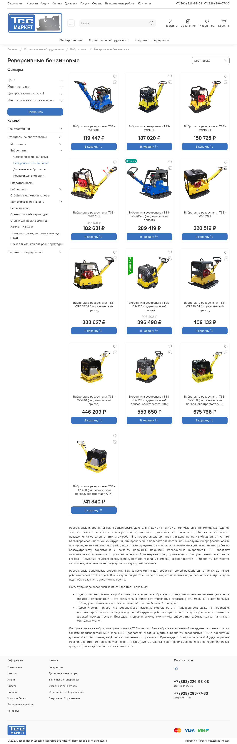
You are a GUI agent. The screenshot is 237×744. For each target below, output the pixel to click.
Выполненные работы (120, 3)
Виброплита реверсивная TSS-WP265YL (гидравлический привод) (149, 216)
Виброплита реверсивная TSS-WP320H (205, 214)
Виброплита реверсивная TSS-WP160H (205, 128)
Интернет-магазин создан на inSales (207, 740)
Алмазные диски (21, 227)
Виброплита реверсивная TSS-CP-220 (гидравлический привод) (149, 306)
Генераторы (56, 667)
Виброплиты (78, 49)
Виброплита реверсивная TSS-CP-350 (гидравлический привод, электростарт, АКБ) (205, 400)
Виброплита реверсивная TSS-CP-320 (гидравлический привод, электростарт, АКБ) (149, 400)
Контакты (144, 3)
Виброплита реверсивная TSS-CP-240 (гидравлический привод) (94, 400)
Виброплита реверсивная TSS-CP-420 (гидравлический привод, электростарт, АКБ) (94, 490)
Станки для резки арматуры (29, 220)
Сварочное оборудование (152, 40)
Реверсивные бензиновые (31, 163)
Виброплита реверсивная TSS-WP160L (94, 128)
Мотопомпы (18, 144)
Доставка (71, 3)
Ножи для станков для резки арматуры (36, 244)
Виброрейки (18, 189)
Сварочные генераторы (63, 686)
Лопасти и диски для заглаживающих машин (35, 235)
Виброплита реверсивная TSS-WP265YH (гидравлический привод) (94, 306)
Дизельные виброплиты (29, 169)
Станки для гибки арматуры (29, 214)
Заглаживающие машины (27, 201)
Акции (45, 3)
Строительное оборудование (109, 40)
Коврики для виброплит (29, 175)
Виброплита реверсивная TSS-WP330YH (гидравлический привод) (205, 306)
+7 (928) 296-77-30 (216, 3)
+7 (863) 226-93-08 (189, 3)
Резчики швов (19, 208)
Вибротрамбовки (21, 183)
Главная (12, 49)
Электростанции (71, 40)
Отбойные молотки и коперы (30, 195)
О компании (15, 3)
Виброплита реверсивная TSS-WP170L (149, 128)
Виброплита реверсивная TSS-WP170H (94, 214)
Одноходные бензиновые (30, 157)
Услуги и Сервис (91, 3)
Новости (32, 3)
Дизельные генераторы (63, 673)
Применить (35, 112)
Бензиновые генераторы (64, 679)
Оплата (57, 3)
